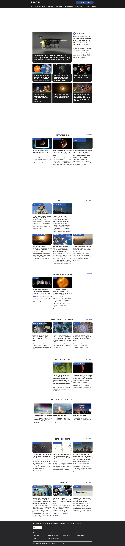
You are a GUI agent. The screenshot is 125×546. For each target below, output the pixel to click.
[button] (90, 2)
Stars (54, 278)
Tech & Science (79, 6)
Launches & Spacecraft (59, 204)
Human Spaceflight (38, 323)
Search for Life (37, 442)
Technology (56, 486)
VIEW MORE (89, 134)
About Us (35, 532)
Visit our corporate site (75, 523)
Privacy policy (80, 532)
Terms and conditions (67, 532)
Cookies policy (36, 535)
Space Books (56, 363)
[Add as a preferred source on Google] (37, 527)
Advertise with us (66, 535)
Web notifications (81, 535)
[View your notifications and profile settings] (86, 2)
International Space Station (58, 235)
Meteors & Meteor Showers (78, 139)
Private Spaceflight (79, 234)
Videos (87, 6)
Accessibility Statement (53, 535)
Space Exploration (40, 6)
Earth (54, 323)
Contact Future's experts (53, 532)
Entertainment (69, 6)
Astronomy (50, 6)
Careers (34, 538)
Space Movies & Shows (79, 363)
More (93, 6)
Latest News (80, 33)
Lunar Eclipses (36, 139)
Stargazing (59, 6)
